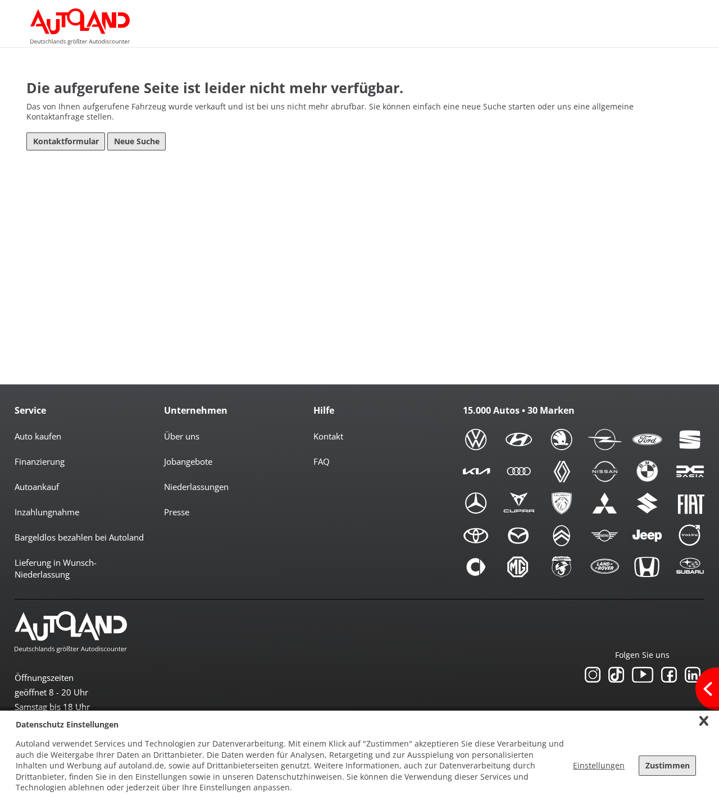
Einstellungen (599, 765)
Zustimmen (667, 765)
